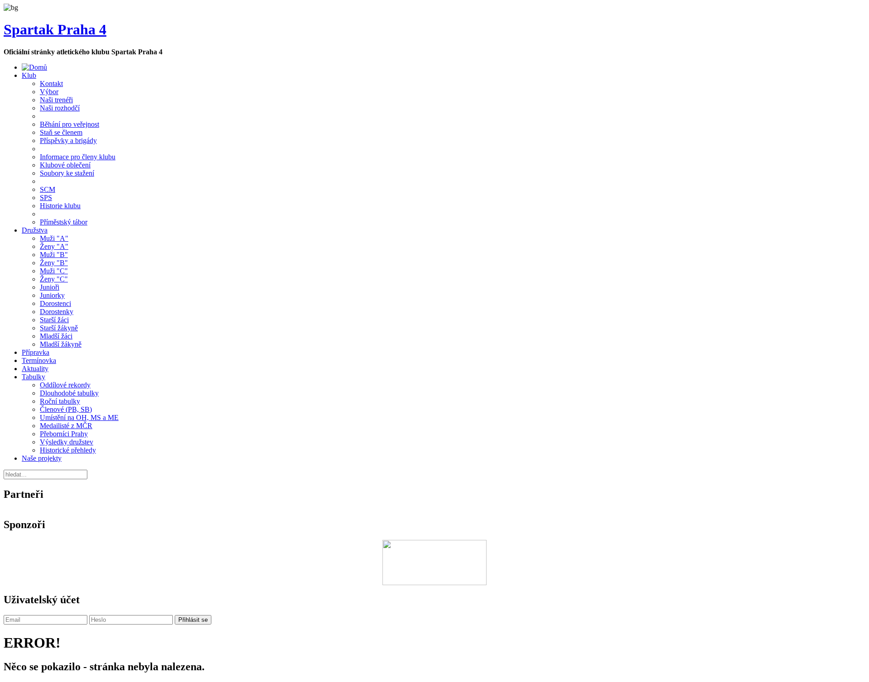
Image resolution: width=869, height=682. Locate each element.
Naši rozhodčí (60, 108)
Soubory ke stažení (67, 173)
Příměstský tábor (63, 222)
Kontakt (51, 83)
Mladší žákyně (60, 344)
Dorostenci (55, 303)
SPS (46, 197)
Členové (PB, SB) (66, 409)
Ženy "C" (54, 279)
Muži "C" (54, 271)
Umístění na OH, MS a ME (79, 417)
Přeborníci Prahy (64, 434)
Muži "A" (54, 238)
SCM (47, 189)
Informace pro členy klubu (77, 157)
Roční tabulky (60, 401)
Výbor (49, 91)
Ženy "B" (54, 263)
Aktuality (35, 368)
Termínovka (39, 360)
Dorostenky (56, 311)
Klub (29, 75)
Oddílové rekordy (65, 385)
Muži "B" (54, 254)
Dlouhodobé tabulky (69, 393)
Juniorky (52, 295)
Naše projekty (42, 458)
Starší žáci (54, 320)
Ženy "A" (54, 246)
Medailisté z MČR (66, 425)
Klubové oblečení (65, 165)
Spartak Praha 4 (55, 29)
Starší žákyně (59, 328)
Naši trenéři (56, 100)
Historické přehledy (68, 450)
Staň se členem (61, 132)
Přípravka (35, 352)
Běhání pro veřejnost (69, 124)
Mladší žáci (56, 336)
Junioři (49, 287)
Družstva (35, 230)
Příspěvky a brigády (68, 140)
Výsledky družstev (66, 442)
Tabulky (33, 377)
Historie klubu (60, 206)
